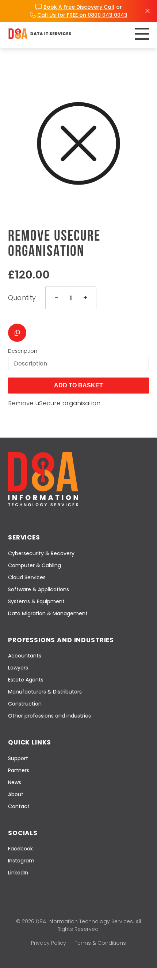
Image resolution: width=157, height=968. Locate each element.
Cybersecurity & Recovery (41, 553)
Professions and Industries (61, 640)
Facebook (20, 848)
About (15, 794)
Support (18, 758)
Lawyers (18, 667)
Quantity (22, 298)
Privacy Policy (48, 943)
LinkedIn (18, 872)
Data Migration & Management (48, 613)
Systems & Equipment (36, 601)
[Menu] (142, 34)
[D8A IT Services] (40, 33)
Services (24, 537)
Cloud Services (27, 577)
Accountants (24, 655)
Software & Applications (38, 589)
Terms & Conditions (100, 943)
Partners (18, 770)
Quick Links (29, 742)
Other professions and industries (49, 715)
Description (22, 351)
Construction (25, 703)
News (14, 782)
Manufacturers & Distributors (45, 691)
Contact (19, 806)
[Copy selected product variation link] (17, 333)
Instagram (21, 860)
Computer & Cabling (34, 565)
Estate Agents (25, 679)
